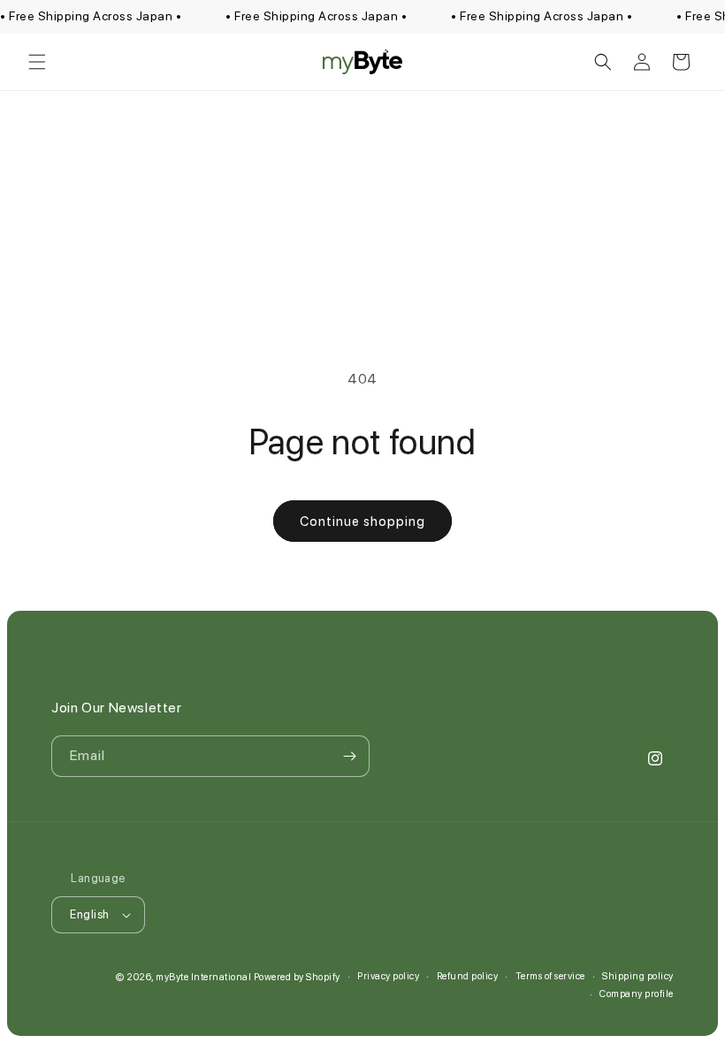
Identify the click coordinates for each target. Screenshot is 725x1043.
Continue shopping (362, 521)
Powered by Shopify (297, 977)
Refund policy (468, 976)
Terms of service (550, 976)
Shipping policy (638, 976)
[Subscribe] (349, 756)
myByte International (203, 977)
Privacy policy (388, 976)
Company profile (636, 994)
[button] (37, 61)
